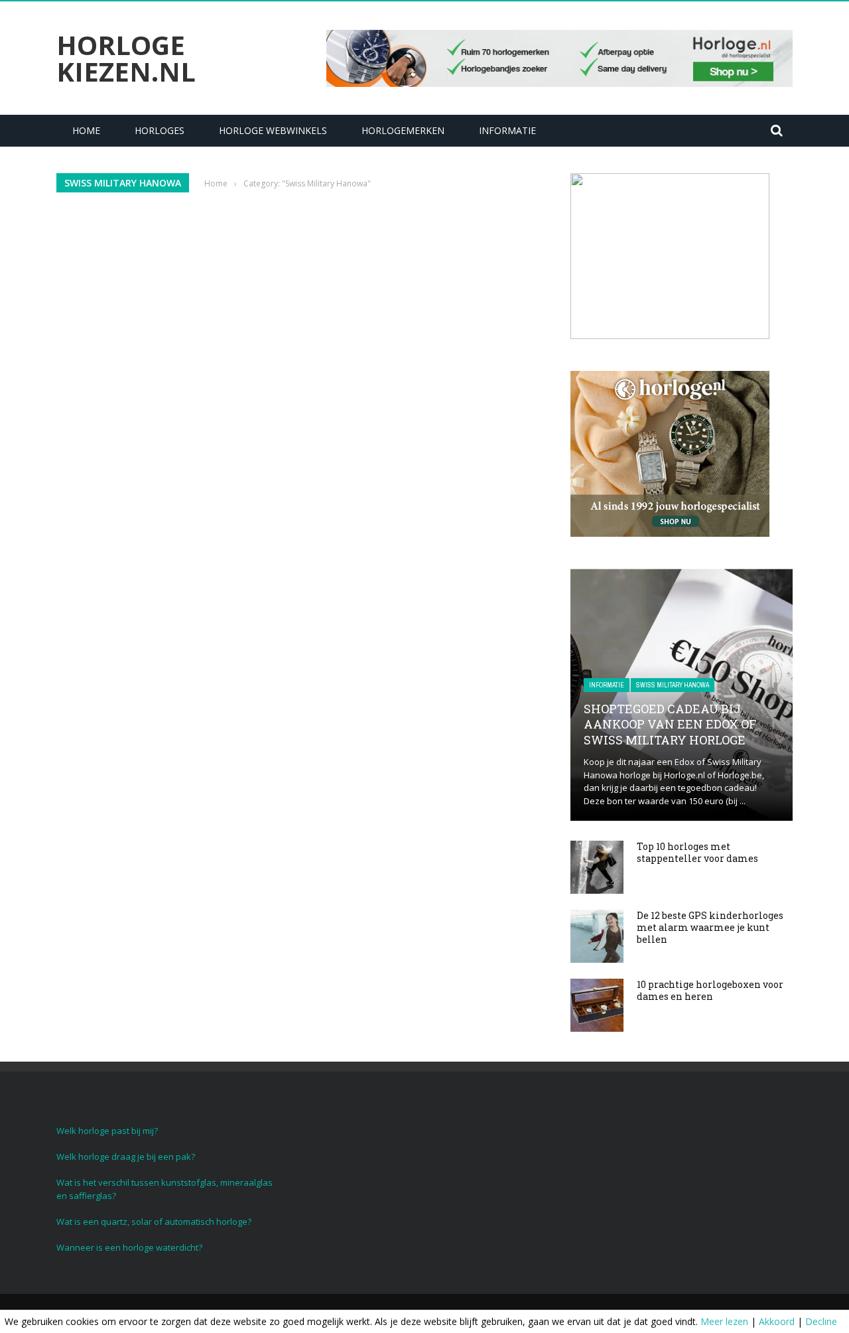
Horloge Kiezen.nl (126, 58)
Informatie (507, 130)
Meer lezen (724, 1321)
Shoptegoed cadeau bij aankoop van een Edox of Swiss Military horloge (670, 724)
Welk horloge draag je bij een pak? (125, 1156)
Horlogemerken (402, 130)
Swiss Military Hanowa (672, 685)
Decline (821, 1321)
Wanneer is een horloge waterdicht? (129, 1247)
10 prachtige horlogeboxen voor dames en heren (710, 990)
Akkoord (777, 1321)
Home (86, 130)
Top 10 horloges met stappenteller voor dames (697, 852)
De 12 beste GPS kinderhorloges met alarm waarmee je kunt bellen (710, 927)
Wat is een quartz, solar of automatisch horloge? (153, 1222)
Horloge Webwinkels (273, 130)
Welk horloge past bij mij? (107, 1131)
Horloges (159, 130)
